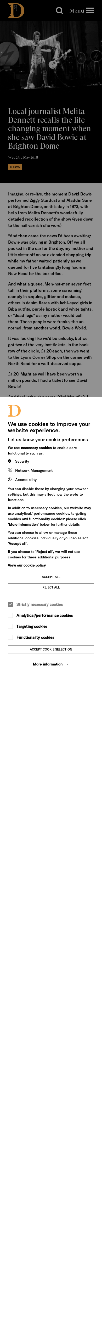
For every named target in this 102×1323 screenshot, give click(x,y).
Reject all (51, 587)
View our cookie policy (27, 565)
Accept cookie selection (51, 649)
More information (48, 664)
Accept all (51, 577)
